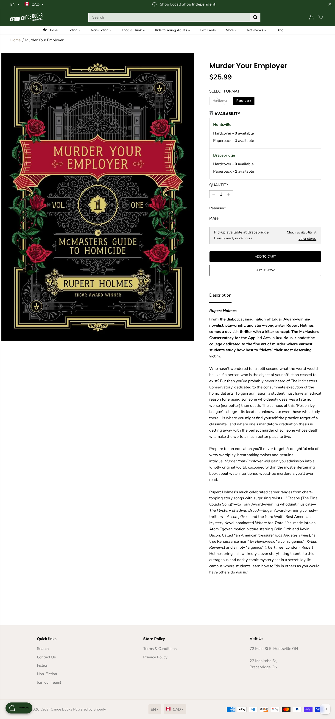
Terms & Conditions (160, 648)
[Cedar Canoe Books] (26, 17)
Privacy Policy (155, 657)
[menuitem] (53, 30)
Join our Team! (49, 682)
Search (43, 648)
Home (15, 40)
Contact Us (46, 657)
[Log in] (311, 17)
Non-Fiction (47, 674)
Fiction (42, 665)
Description (220, 295)
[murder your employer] (97, 197)
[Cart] (320, 17)
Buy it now (265, 270)
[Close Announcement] (330, 4)
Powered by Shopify (89, 709)
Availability (227, 113)
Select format (224, 91)
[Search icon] (255, 17)
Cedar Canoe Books (56, 709)
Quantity (218, 185)
